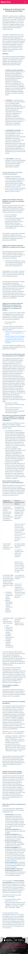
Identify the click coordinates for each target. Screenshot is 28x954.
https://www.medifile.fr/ (13, 47)
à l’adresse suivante (15, 186)
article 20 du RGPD (12, 860)
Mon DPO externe (13, 916)
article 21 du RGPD (12, 867)
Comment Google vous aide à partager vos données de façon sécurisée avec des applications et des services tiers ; (15, 337)
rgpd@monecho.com (10, 901)
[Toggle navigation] (25, 2)
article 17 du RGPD (16, 839)
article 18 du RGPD (16, 846)
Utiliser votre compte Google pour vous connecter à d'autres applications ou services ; (15, 333)
